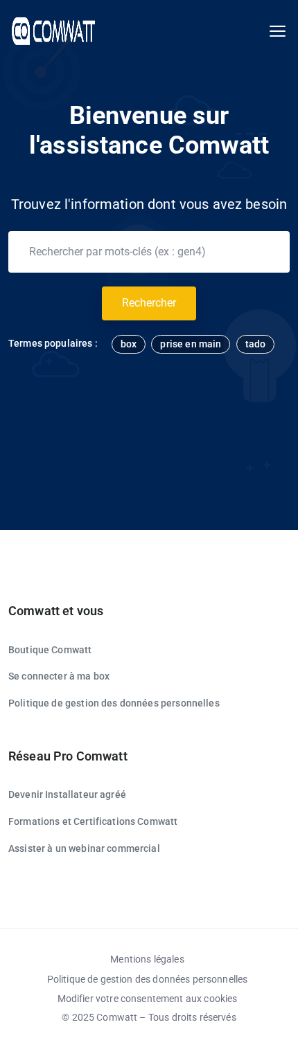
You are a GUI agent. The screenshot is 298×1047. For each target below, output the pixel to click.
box (129, 343)
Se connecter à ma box (58, 676)
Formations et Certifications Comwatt (92, 821)
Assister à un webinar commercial (84, 848)
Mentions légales (147, 959)
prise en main (190, 343)
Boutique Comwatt (49, 649)
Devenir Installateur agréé (67, 794)
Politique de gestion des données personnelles (114, 703)
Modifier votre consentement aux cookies (148, 998)
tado (255, 343)
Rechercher (149, 302)
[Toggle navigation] (277, 31)
